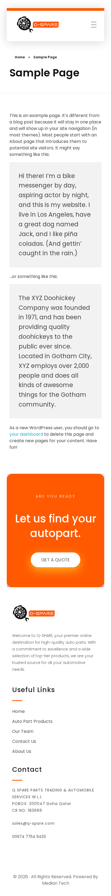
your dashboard (26, 434)
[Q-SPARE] (38, 24)
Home (20, 57)
